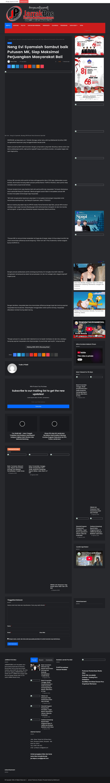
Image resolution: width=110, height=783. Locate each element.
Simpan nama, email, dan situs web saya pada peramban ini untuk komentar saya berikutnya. (34, 639)
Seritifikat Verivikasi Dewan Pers (93, 682)
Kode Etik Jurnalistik (89, 675)
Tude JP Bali (13, 61)
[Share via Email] (52, 354)
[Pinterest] (25, 66)
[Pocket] (42, 66)
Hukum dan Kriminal (34, 25)
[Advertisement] (38, 167)
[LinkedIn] (17, 66)
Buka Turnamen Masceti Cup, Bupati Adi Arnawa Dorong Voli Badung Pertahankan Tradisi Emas (15, 468)
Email (9, 632)
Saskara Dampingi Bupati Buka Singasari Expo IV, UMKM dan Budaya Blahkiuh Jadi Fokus (96, 530)
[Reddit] (29, 66)
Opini (81, 25)
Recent (41, 660)
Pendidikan (63, 25)
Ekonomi (16, 25)
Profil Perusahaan (62, 667)
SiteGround (56, 780)
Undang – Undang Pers (89, 677)
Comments (49, 660)
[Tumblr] (21, 66)
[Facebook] (9, 66)
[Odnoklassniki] (38, 66)
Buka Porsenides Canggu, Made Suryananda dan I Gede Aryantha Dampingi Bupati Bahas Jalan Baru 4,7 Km (38, 469)
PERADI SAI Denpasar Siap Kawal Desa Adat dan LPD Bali (59, 586)
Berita (8, 25)
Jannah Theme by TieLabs (35, 780)
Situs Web (42, 632)
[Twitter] (13, 66)
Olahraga (55, 25)
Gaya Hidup (73, 25)
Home (10, 39)
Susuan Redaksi (61, 669)
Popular (34, 660)
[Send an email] (17, 61)
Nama (9, 626)
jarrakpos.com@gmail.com (41, 747)
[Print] (56, 354)
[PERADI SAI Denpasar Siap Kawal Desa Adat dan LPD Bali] (59, 518)
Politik (23, 25)
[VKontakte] (34, 66)
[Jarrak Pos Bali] (30, 14)
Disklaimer (85, 679)
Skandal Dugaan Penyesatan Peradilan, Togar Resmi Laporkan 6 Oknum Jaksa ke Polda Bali (81, 531)
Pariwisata (46, 25)
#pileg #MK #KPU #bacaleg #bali (38, 347)
